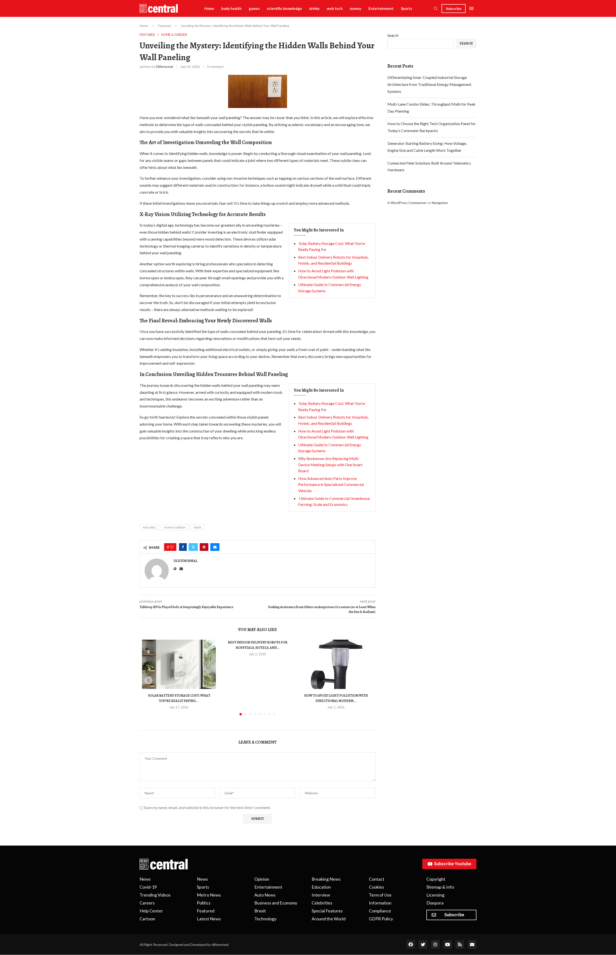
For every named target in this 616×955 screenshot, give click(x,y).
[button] (148, 680)
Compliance (380, 911)
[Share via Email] (214, 547)
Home (209, 8)
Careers (147, 903)
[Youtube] (447, 944)
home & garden (175, 527)
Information (380, 903)
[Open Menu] (471, 8)
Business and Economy (275, 903)
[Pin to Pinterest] (204, 547)
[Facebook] (410, 944)
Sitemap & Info (440, 887)
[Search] (435, 9)
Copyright (435, 879)
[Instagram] (435, 944)
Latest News (209, 919)
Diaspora (434, 903)
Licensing (435, 895)
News (197, 527)
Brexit (260, 911)
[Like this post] (171, 547)
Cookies (376, 887)
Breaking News (326, 879)
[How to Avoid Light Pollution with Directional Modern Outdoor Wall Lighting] (336, 664)
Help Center (151, 911)
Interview (321, 895)
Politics (204, 903)
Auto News (265, 895)
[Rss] (460, 944)
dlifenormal (164, 66)
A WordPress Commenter (406, 203)
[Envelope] (472, 944)
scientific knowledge (284, 8)
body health (231, 8)
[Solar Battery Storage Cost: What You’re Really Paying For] (179, 664)
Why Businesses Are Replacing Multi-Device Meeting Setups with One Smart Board (330, 464)
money (355, 8)
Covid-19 (148, 887)
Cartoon (147, 919)
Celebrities (322, 903)
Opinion (261, 879)
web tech (335, 8)
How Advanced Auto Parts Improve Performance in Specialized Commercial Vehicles (331, 484)
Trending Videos (155, 895)
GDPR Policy (381, 919)
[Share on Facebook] (183, 547)
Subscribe (453, 8)
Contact (376, 879)
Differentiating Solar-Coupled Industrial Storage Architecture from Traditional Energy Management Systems (429, 84)
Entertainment (381, 8)
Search (392, 35)
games (254, 8)
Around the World (329, 919)
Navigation (440, 203)
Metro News (209, 895)
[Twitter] (423, 944)
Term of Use (380, 895)
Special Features (327, 911)
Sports (406, 8)
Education (321, 887)
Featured (164, 26)
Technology (265, 919)
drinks (314, 8)
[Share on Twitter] (193, 547)
